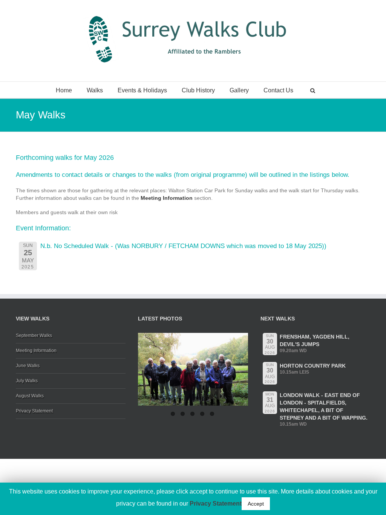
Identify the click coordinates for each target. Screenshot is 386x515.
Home (64, 90)
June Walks (28, 365)
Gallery (239, 90)
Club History (198, 90)
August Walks (30, 396)
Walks (95, 90)
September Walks (34, 335)
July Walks (27, 380)
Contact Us (278, 90)
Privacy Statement (34, 411)
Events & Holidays (142, 90)
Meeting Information (167, 198)
